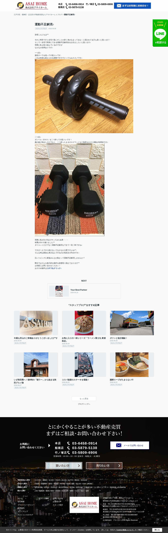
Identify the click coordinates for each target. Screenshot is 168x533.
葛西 (47, 491)
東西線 (72, 487)
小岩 (36, 491)
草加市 (57, 480)
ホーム (20, 498)
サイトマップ (23, 511)
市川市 (64, 480)
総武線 (46, 487)
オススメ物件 (44, 498)
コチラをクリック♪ (54, 268)
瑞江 (82, 491)
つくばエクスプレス (101, 487)
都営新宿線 (39, 487)
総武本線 (79, 487)
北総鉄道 (113, 487)
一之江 (77, 491)
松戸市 (70, 480)
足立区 (51, 480)
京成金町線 (122, 487)
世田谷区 (84, 480)
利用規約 (21, 508)
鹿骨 (50, 484)
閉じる (157, 530)
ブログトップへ (84, 404)
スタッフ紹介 (58, 505)
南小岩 (62, 484)
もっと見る (84, 399)
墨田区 (77, 480)
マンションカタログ (25, 515)
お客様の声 (57, 502)
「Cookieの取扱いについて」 (125, 530)
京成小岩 (65, 491)
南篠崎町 (44, 484)
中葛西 (37, 484)
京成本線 (54, 487)
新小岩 (78, 484)
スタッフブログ (41, 28)
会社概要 (21, 502)
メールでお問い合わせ (133, 445)
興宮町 (89, 484)
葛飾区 (45, 480)
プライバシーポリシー (26, 505)
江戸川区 (38, 480)
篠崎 (71, 491)
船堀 (68, 484)
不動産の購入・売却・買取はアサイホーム (118, 498)
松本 (84, 484)
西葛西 (56, 484)
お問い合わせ (58, 498)
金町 (73, 484)
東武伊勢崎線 (63, 487)
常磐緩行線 (88, 487)
